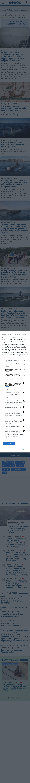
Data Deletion (6, 449)
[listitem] (15, 361)
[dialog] (15, 391)
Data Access (15, 449)
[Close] (27, 334)
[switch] (24, 364)
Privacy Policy (23, 449)
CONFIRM (9, 443)
